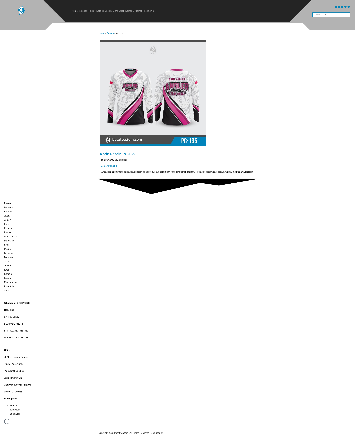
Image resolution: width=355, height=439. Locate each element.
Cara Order (118, 11)
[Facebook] (342, 7)
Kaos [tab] (6, 224)
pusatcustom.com (172, 433)
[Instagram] (336, 7)
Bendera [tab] (8, 207)
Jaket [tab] (6, 216)
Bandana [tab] (8, 211)
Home (75, 11)
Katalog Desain (104, 11)
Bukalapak (15, 414)
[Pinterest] (345, 7)
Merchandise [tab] (10, 236)
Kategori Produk (87, 11)
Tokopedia (15, 410)
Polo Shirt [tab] (9, 241)
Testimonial (148, 11)
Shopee (13, 405)
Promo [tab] (7, 203)
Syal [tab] (6, 245)
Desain (110, 33)
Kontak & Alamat (133, 11)
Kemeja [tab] (8, 228)
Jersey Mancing (109, 166)
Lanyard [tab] (8, 232)
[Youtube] (349, 7)
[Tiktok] (339, 7)
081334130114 (24, 303)
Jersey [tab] (7, 220)
